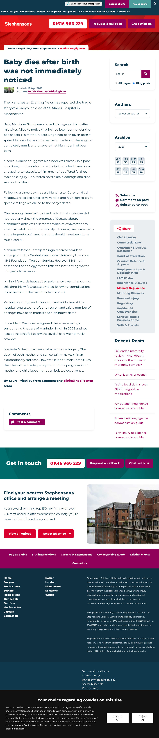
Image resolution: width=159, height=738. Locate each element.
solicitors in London (128, 582)
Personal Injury (128, 298)
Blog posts (143, 83)
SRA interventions (44, 554)
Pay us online (140, 4)
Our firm (83, 11)
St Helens (51, 590)
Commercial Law (129, 242)
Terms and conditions (95, 671)
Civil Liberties (126, 237)
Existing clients (117, 4)
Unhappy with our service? (98, 679)
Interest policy (91, 675)
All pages (124, 83)
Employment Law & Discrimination (131, 271)
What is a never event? (131, 374)
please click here (15, 728)
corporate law (98, 603)
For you (13, 11)
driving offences (102, 595)
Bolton (49, 578)
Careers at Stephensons (76, 554)
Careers (110, 11)
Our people (69, 11)
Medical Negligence (72, 48)
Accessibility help (92, 683)
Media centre (97, 11)
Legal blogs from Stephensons (37, 48)
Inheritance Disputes (132, 282)
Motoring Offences (130, 293)
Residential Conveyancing (127, 310)
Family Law (125, 277)
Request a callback (107, 24)
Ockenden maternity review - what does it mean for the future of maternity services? (130, 357)
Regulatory (125, 303)
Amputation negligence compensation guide (131, 406)
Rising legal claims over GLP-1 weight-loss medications (131, 389)
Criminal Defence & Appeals (131, 262)
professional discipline (115, 599)
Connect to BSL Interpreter (85, 4)
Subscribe (127, 195)
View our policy (138, 651)
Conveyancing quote (111, 554)
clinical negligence (78, 381)
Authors (123, 104)
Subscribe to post (134, 204)
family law (116, 595)
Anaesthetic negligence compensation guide (131, 420)
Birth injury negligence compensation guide (131, 435)
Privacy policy (90, 688)
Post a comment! (29, 422)
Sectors (41, 11)
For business (27, 11)
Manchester (53, 586)
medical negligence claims (117, 591)
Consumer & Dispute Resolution (131, 249)
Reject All (143, 718)
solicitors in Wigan (108, 586)
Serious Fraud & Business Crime (128, 318)
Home (4, 11)
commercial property (135, 603)
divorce (125, 595)
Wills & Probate (128, 325)
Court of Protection (131, 256)
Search (121, 64)
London (50, 582)
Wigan (49, 594)
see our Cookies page (27, 725)
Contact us (123, 11)
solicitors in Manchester (106, 582)
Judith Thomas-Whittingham (47, 91)
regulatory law (113, 603)
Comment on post (134, 200)
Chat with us (142, 24)
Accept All (118, 718)
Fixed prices (54, 11)
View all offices (20, 533)
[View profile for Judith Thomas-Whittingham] (9, 90)
